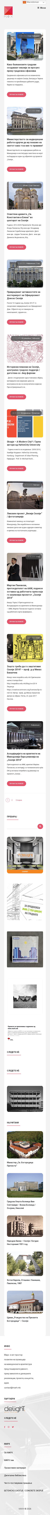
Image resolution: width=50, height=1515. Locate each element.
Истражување (26, 338)
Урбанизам (36, 36)
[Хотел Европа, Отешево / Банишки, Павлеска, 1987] (25, 1263)
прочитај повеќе (16, 94)
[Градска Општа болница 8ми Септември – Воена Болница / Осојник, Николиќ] (25, 1185)
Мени (43, 8)
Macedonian (32, 2)
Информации (31, 263)
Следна (19, 800)
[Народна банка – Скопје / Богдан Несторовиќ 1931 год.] (25, 1226)
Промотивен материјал (15, 1468)
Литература (36, 413)
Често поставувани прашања (18, 1483)
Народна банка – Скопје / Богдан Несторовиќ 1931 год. (22, 1242)
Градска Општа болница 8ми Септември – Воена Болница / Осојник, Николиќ (21, 1204)
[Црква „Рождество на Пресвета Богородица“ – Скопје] (25, 1302)
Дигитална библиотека (15, 1475)
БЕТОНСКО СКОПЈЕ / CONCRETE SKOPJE (23, 1490)
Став (29, 36)
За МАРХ (8, 1452)
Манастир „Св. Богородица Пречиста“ (20, 1164)
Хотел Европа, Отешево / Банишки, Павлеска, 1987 (23, 1281)
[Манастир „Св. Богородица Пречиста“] (25, 1145)
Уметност (36, 185)
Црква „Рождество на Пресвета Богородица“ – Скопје (22, 1319)
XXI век (25, 185)
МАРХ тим (9, 1460)
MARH (21, 1509)
